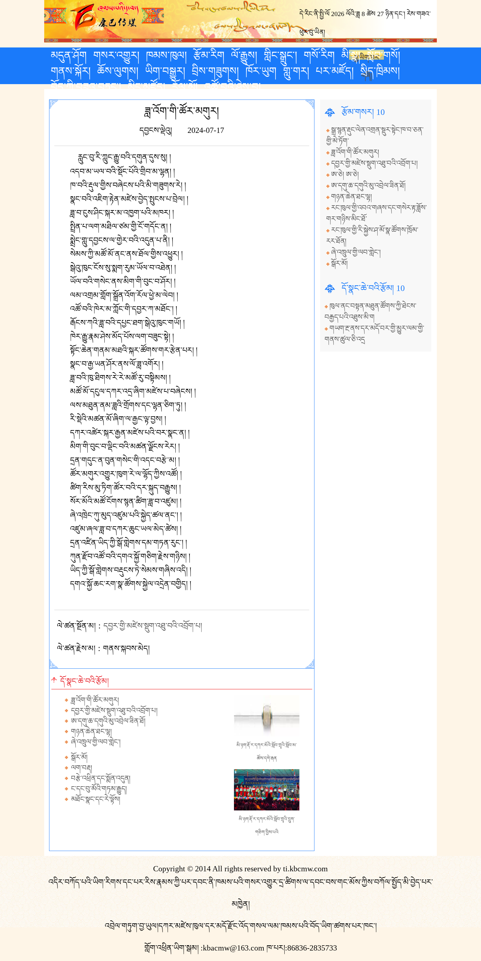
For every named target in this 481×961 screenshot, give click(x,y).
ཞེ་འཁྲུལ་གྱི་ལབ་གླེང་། (96, 742)
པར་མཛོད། (335, 71)
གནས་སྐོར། (71, 71)
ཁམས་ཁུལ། (166, 55)
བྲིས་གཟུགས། (215, 71)
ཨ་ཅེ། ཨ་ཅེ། (345, 174)
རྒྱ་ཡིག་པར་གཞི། (367, 57)
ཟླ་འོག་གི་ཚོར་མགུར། (95, 700)
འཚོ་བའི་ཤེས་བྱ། (232, 87)
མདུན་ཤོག (69, 55)
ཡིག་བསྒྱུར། (165, 71)
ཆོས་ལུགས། (117, 71)
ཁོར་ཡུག (260, 71)
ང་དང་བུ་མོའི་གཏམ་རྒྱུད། (99, 789)
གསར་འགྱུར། (116, 55)
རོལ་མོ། (185, 87)
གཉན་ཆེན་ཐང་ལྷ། (91, 731)
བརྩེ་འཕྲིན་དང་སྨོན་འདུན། (101, 778)
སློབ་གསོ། (383, 55)
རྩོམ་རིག (208, 55)
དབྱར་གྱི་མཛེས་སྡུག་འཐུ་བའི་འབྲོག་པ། (152, 626)
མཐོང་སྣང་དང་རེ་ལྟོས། (95, 799)
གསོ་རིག (319, 55)
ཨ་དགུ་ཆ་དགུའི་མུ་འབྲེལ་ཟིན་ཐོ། (108, 721)
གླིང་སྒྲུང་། (280, 55)
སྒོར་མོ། (79, 757)
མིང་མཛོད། (146, 87)
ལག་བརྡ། (81, 768)
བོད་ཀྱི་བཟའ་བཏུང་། (86, 87)
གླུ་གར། (296, 71)
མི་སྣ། (350, 55)
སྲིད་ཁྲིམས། (380, 71)
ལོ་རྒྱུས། (244, 55)
